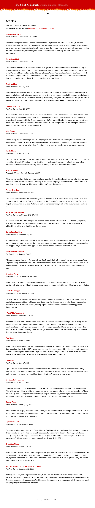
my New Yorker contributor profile (41, 28)
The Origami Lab (12, 59)
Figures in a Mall (12, 422)
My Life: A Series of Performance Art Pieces (23, 466)
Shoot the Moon (12, 444)
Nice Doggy (10, 131)
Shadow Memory (12, 170)
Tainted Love (11, 151)
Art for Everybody (13, 190)
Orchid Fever (11, 402)
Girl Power (10, 360)
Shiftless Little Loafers (15, 380)
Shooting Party (12, 274)
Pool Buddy (10, 338)
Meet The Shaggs (13, 291)
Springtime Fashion (14, 232)
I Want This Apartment (15, 313)
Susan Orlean (47, 4)
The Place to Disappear (15, 252)
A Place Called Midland (15, 212)
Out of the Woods (13, 106)
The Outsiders (11, 84)
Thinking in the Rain (14, 34)
